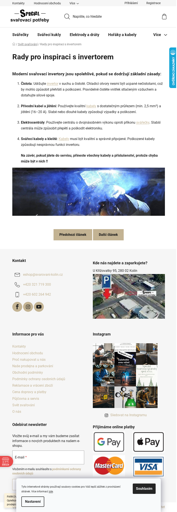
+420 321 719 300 (37, 284)
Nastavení (33, 501)
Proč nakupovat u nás (29, 360)
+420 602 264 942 (37, 294)
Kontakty (18, 3)
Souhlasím (144, 489)
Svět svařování (23, 405)
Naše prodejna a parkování (32, 366)
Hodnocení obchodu (47, 3)
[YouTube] (39, 307)
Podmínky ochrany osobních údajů (38, 379)
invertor (52, 84)
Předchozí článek (72, 235)
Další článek (108, 235)
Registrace (153, 3)
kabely (91, 106)
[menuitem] (20, 34)
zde (51, 491)
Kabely (64, 139)
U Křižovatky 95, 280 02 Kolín (115, 271)
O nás (16, 412)
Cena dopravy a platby (29, 392)
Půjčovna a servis (25, 399)
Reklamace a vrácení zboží (32, 385)
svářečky (142, 122)
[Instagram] (28, 307)
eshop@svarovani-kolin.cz (43, 275)
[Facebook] (17, 307)
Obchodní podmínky (27, 372)
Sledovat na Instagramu (128, 415)
